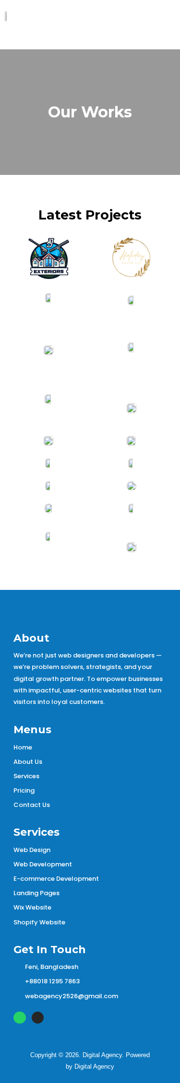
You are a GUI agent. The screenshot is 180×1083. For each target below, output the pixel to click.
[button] (147, 32)
